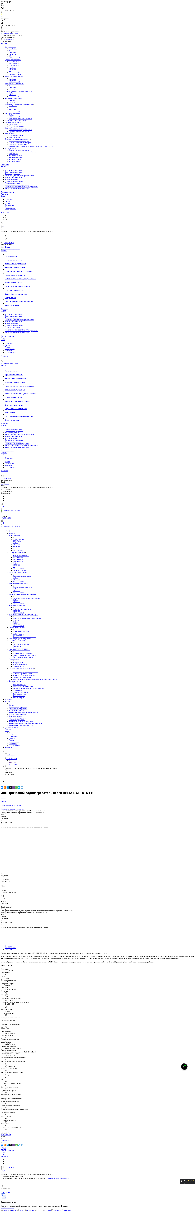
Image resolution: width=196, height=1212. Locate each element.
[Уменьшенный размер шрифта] (2, 3)
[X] (10, 787)
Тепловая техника (11, 148)
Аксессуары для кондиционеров (16, 120)
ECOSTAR (13, 49)
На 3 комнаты (14, 63)
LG (10, 56)
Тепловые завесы (15, 159)
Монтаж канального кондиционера (17, 185)
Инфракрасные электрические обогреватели (24, 152)
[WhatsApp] (16, 787)
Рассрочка (5, 165)
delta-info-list (6, 1135)
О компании (9, 199)
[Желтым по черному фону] (1, 15)
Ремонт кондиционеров (13, 183)
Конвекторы (13, 154)
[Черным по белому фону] (1, 12)
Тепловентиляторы (15, 157)
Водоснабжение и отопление (15, 128)
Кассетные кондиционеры (14, 76)
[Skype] (19, 787)
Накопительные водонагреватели (20, 130)
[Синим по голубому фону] (1, 17)
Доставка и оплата (8, 192)
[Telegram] (5, 216)
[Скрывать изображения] (2, 23)
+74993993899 (9, 39)
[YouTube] (5, 218)
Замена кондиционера (12, 174)
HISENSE (12, 52)
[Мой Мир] (8, 787)
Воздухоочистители (16, 135)
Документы (9, 949)
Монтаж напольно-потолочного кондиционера (21, 187)
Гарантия (4, 194)
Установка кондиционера (13, 170)
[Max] (6, 220)
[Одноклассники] (5, 787)
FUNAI (11, 50)
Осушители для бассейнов (18, 144)
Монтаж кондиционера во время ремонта (19, 176)
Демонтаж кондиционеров (14, 172)
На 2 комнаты (14, 61)
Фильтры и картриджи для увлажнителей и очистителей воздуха (31, 146)
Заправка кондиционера (13, 177)
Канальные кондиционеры (14, 84)
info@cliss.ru (5, 484)
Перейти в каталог (7, 1208)
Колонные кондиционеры (14, 98)
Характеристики (10, 948)
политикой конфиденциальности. (57, 1178)
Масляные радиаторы (16, 155)
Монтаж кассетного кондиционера (17, 188)
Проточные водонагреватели (19, 131)
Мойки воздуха (14, 137)
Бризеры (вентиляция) (13, 113)
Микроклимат (10, 133)
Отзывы (8, 201)
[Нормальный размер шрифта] (2, 6)
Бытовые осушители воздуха (19, 141)
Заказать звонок (6, 245)
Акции (7, 203)
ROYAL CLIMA (14, 58)
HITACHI (12, 54)
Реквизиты (8, 207)
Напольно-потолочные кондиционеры (18, 91)
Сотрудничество (10, 209)
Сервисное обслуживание (14, 181)
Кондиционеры (10, 47)
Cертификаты (9, 205)
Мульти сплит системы (13, 60)
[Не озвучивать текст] (2, 30)
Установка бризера (11, 179)
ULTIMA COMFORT (16, 74)
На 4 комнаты (14, 65)
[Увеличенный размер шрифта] (2, 8)
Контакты (5, 212)
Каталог (4, 43)
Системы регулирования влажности (17, 139)
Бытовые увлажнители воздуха (20, 143)
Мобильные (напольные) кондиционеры (19, 104)
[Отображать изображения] (2, 21)
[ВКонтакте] (2, 787)
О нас (3, 196)
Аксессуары (13, 124)
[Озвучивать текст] (2, 27)
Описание (8, 946)
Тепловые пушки (15, 161)
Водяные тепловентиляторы (19, 150)
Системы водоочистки (13, 122)
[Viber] (13, 787)
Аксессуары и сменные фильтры (20, 119)
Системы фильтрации (16, 126)
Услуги (3, 167)
